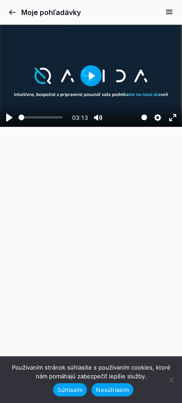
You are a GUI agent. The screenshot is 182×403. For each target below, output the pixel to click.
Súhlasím (70, 389)
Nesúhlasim (112, 389)
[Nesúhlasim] (171, 379)
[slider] (41, 117)
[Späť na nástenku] (12, 12)
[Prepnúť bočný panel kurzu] (169, 12)
